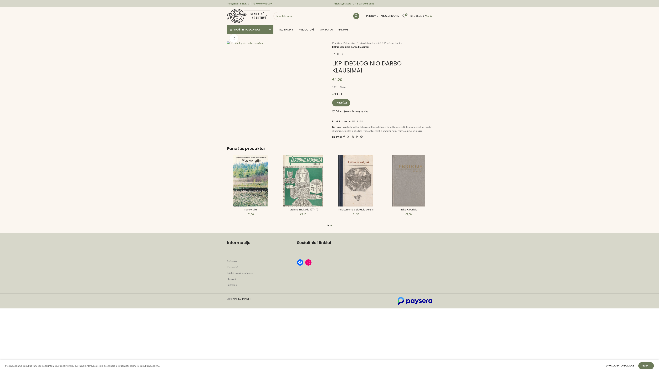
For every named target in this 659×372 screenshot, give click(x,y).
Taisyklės (232, 284)
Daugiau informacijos (620, 365)
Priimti (646, 365)
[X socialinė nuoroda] (348, 137)
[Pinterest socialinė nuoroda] (353, 137)
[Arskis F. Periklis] (408, 180)
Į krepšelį (341, 102)
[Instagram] (308, 262)
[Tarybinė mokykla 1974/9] (303, 180)
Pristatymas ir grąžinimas (240, 272)
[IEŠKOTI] (356, 16)
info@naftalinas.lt (238, 3)
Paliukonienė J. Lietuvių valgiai (356, 209)
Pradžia (336, 43)
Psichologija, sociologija (409, 130)
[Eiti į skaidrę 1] (328, 225)
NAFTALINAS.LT (242, 298)
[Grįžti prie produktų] (338, 54)
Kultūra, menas (411, 126)
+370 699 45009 (262, 3)
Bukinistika (349, 43)
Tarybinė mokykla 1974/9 (303, 209)
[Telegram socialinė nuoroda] (361, 137)
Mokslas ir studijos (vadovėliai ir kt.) (361, 130)
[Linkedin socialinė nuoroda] (357, 137)
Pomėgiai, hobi (392, 43)
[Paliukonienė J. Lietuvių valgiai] (356, 180)
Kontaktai (232, 267)
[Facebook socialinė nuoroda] (344, 137)
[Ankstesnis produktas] (334, 54)
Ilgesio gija (250, 209)
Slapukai (231, 278)
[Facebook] (300, 262)
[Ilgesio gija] (250, 180)
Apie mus (232, 261)
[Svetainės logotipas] (248, 15)
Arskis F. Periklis (408, 209)
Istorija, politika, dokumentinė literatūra (381, 126)
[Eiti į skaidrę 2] (331, 225)
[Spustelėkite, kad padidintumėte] (233, 38)
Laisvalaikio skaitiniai (370, 43)
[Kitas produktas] (342, 54)
